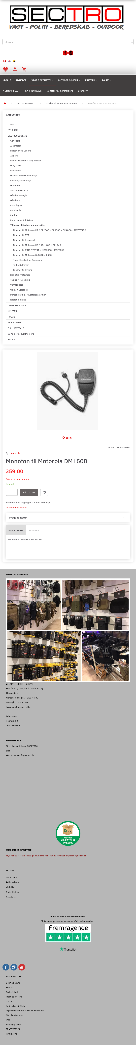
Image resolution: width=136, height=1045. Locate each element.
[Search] (132, 42)
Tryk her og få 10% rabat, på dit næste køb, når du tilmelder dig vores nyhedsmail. (46, 855)
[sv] (14, 60)
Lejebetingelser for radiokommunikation (25, 1010)
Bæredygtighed (13, 1024)
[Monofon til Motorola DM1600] (68, 391)
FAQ (8, 1019)
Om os (9, 1001)
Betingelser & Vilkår (15, 1005)
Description (15, 530)
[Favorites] (5, 69)
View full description (16, 507)
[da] (4, 60)
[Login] (14, 69)
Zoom (69, 437)
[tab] (68, 517)
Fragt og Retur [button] (18, 517)
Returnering (11, 1033)
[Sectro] (66, 17)
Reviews (34, 530)
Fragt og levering (14, 996)
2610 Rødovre (13, 725)
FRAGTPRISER (13, 1029)
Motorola (15, 453)
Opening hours (13, 982)
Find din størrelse (14, 1015)
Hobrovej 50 (12, 720)
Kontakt (10, 987)
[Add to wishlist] (44, 492)
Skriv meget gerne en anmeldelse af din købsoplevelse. (68, 921)
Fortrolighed (12, 992)
